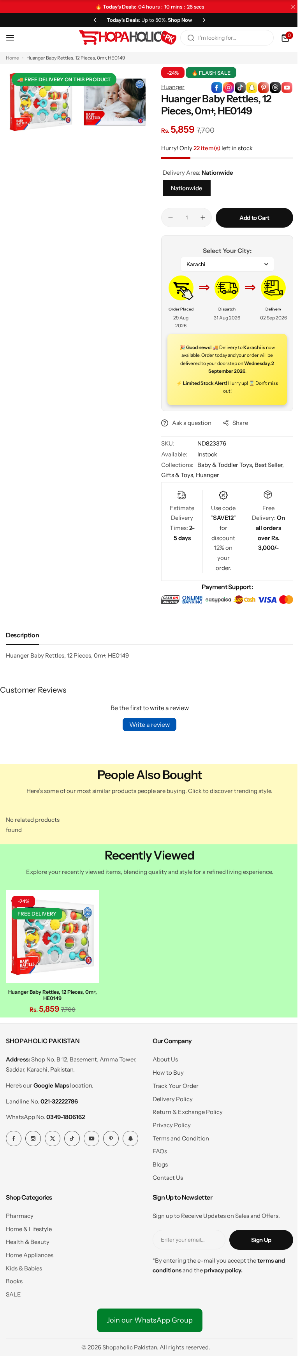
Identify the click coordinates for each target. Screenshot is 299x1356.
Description (22, 635)
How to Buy (165, 1070)
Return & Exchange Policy (185, 1110)
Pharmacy (19, 1213)
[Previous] (92, 20)
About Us (162, 1057)
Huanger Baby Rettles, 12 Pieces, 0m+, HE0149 (51, 993)
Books (14, 1279)
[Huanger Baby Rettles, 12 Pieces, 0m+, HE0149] (51, 935)
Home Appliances (29, 1253)
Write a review (147, 724)
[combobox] (221, 38)
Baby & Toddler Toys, (223, 464)
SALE (13, 1292)
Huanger (170, 87)
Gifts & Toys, (175, 475)
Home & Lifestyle (29, 1226)
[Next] (201, 20)
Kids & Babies (24, 1266)
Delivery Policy (170, 1096)
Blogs (157, 1162)
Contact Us (165, 1175)
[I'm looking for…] (184, 38)
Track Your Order (172, 1083)
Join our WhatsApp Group (147, 1318)
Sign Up (255, 1237)
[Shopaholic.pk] (122, 37)
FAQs (157, 1149)
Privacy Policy (169, 1123)
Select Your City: (223, 250)
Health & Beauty (27, 1240)
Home (12, 58)
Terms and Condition (178, 1136)
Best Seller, (266, 464)
